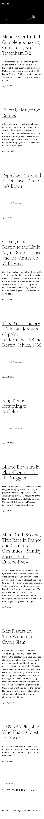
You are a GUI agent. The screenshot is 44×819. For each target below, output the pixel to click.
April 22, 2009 (8, 218)
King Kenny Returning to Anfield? (14, 406)
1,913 (8, 790)
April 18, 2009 (8, 703)
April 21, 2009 (7, 299)
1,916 (23, 790)
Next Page (36, 790)
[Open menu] (40, 3)
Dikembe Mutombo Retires (21, 112)
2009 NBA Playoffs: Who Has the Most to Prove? (20, 732)
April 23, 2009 (8, 151)
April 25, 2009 (8, 86)
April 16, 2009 (7, 761)
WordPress (37, 810)
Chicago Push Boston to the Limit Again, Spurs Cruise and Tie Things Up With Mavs (21, 252)
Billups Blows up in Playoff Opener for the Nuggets (21, 472)
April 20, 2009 (8, 376)
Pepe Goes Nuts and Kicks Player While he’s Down (21, 181)
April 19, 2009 (8, 607)
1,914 (13, 790)
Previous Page (9, 784)
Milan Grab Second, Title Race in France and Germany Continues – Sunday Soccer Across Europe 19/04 (21, 548)
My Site (5, 4)
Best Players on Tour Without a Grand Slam (17, 636)
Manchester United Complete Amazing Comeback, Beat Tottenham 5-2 (21, 45)
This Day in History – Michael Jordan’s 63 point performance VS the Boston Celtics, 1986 (21, 334)
